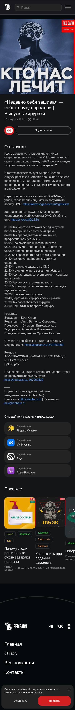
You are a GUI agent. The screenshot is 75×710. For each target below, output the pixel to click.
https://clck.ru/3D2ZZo (25, 219)
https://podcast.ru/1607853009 (44, 344)
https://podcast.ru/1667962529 (23, 379)
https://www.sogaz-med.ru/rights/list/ (46, 204)
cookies (38, 692)
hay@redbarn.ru (14, 403)
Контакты (14, 672)
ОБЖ (38, 567)
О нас (10, 653)
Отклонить (20, 700)
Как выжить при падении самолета (48, 558)
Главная (13, 644)
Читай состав (8, 568)
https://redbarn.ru (30, 399)
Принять (54, 700)
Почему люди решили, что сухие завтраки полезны (17, 555)
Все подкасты (19, 662)
